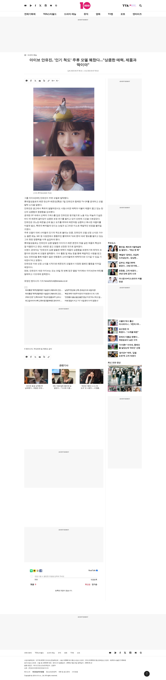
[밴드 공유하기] (44, 81)
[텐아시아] (85, 5)
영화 (98, 14)
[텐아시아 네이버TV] (31, 5)
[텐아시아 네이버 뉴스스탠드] (51, 5)
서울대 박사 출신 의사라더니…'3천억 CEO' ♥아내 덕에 (130, 324)
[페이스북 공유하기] (31, 81)
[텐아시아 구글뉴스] (56, 5)
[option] (125, 375)
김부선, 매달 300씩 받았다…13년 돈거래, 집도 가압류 (128, 266)
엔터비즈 (137, 14)
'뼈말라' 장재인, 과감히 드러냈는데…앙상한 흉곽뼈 (129, 258)
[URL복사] (48, 81)
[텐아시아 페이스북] (35, 5)
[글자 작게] (57, 81)
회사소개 (27, 672)
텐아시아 (36, 675)
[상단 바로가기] (147, 674)
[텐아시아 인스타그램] (46, 5)
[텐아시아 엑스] (40, 5)
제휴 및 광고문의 (64, 672)
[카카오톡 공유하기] (26, 81)
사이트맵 (75, 672)
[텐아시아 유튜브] (25, 5)
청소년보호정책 (51, 672)
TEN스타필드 (50, 14)
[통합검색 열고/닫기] (140, 5)
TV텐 (110, 14)
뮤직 (86, 14)
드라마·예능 (70, 14)
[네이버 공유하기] (39, 81)
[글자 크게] (53, 81)
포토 (123, 14)
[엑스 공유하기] (35, 81)
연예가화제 (30, 14)
